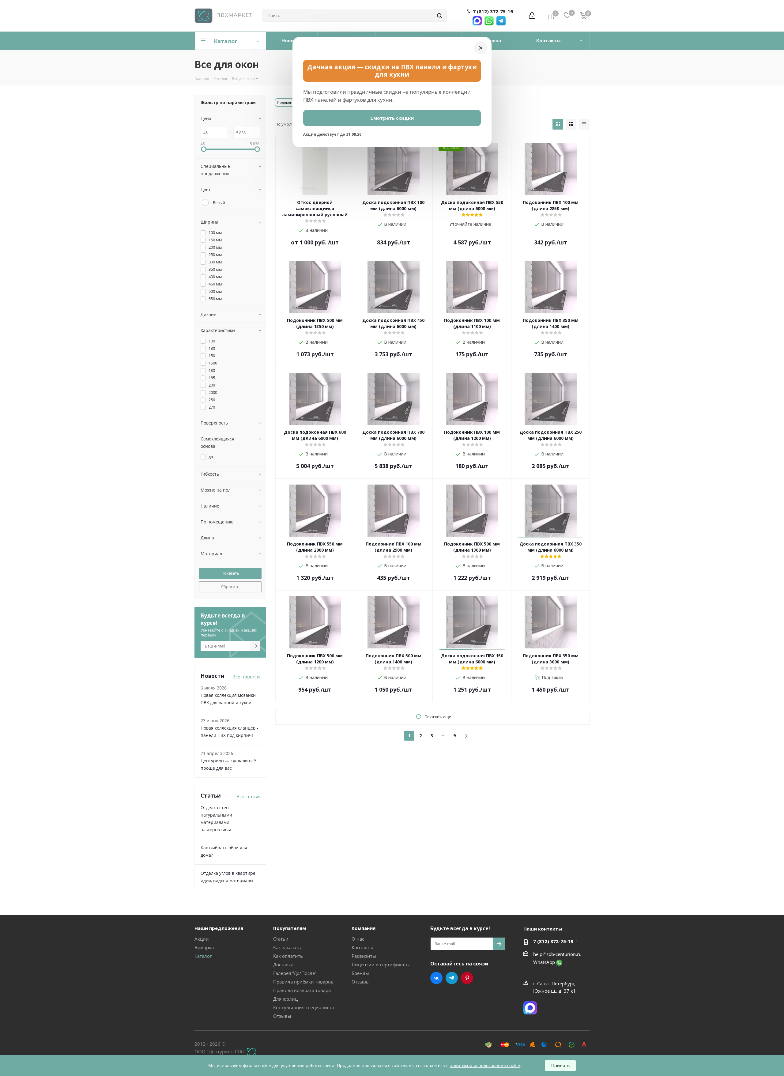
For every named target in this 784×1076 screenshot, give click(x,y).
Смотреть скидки (392, 118)
